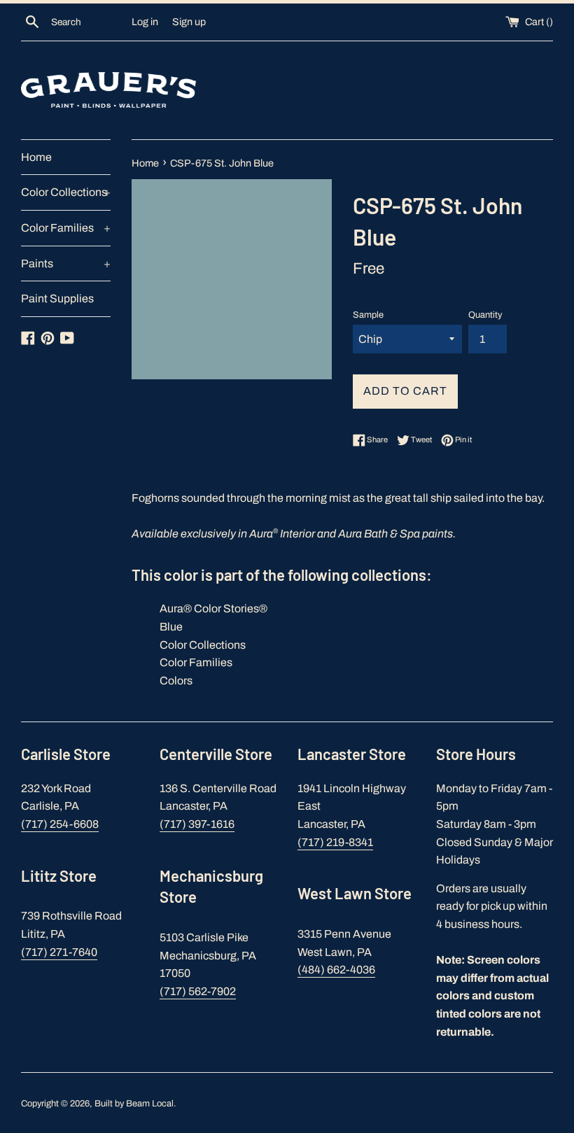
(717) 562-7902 (198, 991)
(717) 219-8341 (335, 842)
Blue (171, 627)
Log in (145, 21)
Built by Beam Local (134, 1104)
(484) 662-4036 (336, 970)
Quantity (485, 315)
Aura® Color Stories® (213, 608)
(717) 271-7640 (59, 952)
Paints (66, 263)
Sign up (189, 21)
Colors (176, 681)
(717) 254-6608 (60, 824)
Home (36, 157)
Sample (368, 315)
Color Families (66, 228)
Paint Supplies (57, 298)
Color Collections (66, 192)
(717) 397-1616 (197, 824)
